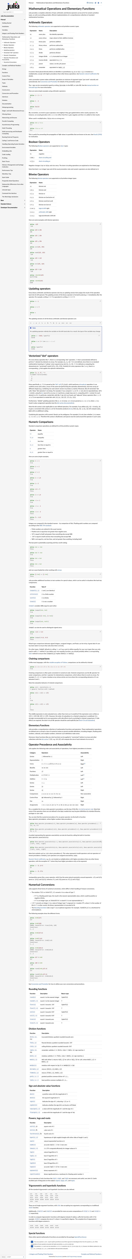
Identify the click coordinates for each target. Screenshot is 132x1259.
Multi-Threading (7, 128)
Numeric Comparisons (41, 422)
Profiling (4, 158)
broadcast (83, 384)
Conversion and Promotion (10, 93)
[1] (84, 763)
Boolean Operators (39, 142)
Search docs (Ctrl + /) (8, 12)
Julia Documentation (7, 16)
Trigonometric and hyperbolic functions (47, 1186)
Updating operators (39, 288)
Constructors (6, 90)
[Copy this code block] (100, 95)
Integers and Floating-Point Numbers (13, 33)
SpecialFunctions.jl (80, 1237)
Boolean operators (43, 146)
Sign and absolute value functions (44, 1086)
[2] (83, 774)
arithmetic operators (44, 26)
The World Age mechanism (10, 196)
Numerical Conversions (42, 885)
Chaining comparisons (39, 659)
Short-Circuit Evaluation (86, 720)
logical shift (42, 208)
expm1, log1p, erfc (61, 1180)
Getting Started (6, 23)
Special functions (37, 1233)
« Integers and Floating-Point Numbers (41, 1254)
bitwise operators (43, 178)
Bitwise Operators (39, 174)
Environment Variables (9, 147)
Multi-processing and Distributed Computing (12, 132)
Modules (4, 100)
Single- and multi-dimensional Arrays (13, 110)
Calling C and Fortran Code (10, 140)
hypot (73, 1180)
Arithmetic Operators (40, 22)
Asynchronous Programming (10, 124)
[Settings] (98, 3)
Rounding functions (40, 907)
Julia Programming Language (74, 1256)
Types (4, 83)
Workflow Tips (6, 174)
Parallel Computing (8, 121)
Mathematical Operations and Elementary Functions (11, 38)
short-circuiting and (45, 157)
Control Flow (6, 76)
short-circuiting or (44, 161)
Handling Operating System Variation (13, 144)
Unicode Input (6, 190)
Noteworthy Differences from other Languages (13, 185)
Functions (5, 72)
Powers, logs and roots (39, 1118)
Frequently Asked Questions (10, 181)
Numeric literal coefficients (37, 859)
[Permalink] (37, 328)
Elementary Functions (39, 725)
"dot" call (58, 384)
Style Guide (5, 177)
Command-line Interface (9, 193)
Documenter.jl (58, 1256)
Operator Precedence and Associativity (50, 744)
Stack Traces (6, 161)
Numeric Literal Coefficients (88, 74)
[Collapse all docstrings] (101, 3)
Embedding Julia (7, 151)
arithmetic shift (43, 212)
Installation (5, 26)
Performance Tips (7, 170)
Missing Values (6, 114)
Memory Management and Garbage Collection (12, 166)
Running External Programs (10, 137)
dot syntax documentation (65, 403)
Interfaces (5, 97)
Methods (4, 86)
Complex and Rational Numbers (11, 65)
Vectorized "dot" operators (43, 356)
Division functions (37, 1029)
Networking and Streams (9, 117)
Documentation (6, 104)
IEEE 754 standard (45, 525)
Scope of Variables (7, 79)
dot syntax (45, 739)
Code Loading (6, 154)
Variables (5, 30)
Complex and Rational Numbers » (91, 1254)
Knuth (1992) (98, 134)
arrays (59, 570)
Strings (4, 69)
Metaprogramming (7, 107)
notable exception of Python (58, 662)
